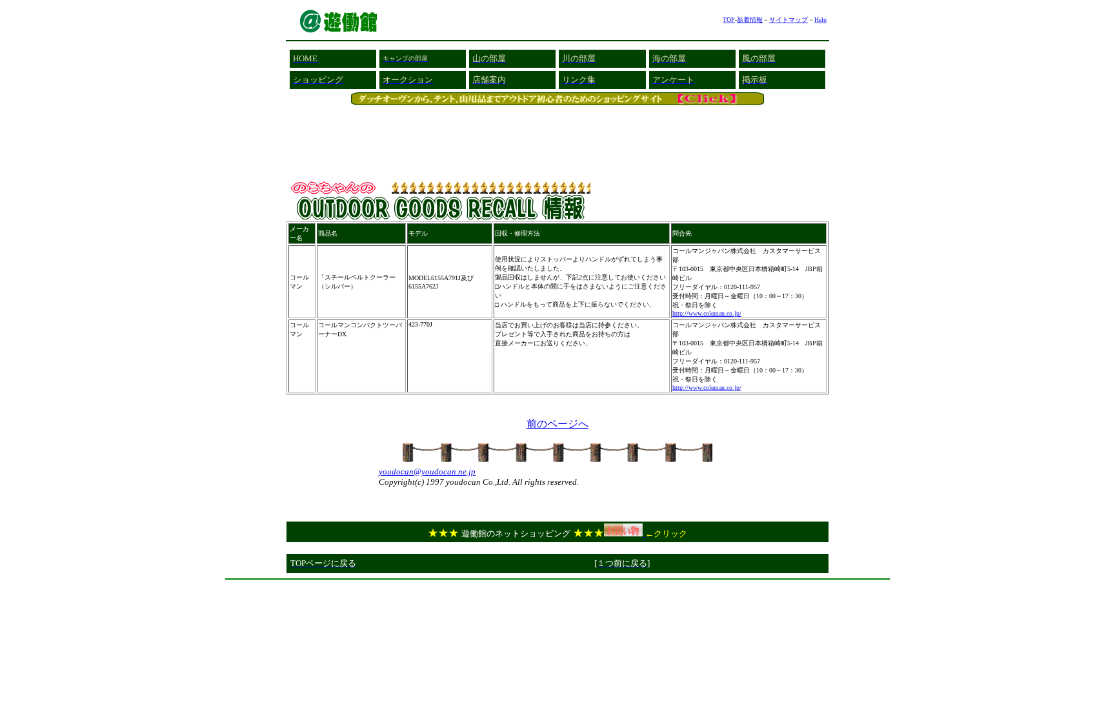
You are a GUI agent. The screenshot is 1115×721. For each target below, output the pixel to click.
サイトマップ (788, 19)
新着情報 (750, 19)
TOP (729, 19)
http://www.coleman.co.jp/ (706, 313)
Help (820, 19)
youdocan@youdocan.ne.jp (427, 471)
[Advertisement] (557, 589)
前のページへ (557, 423)
